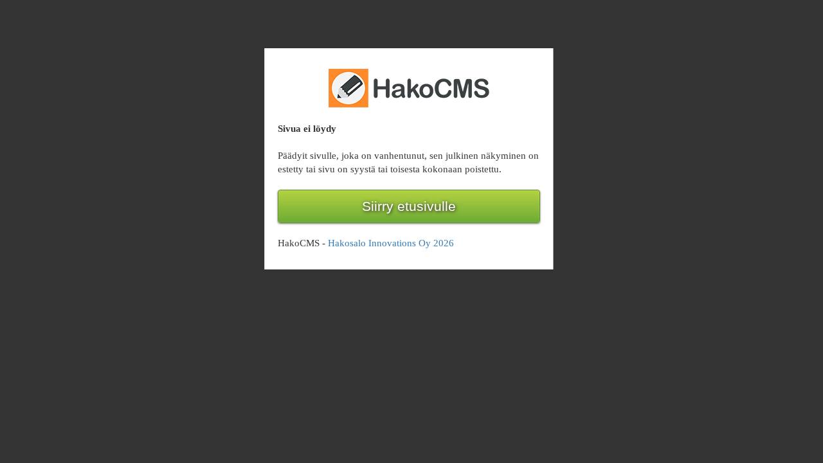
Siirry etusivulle (409, 206)
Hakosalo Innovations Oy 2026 (391, 243)
